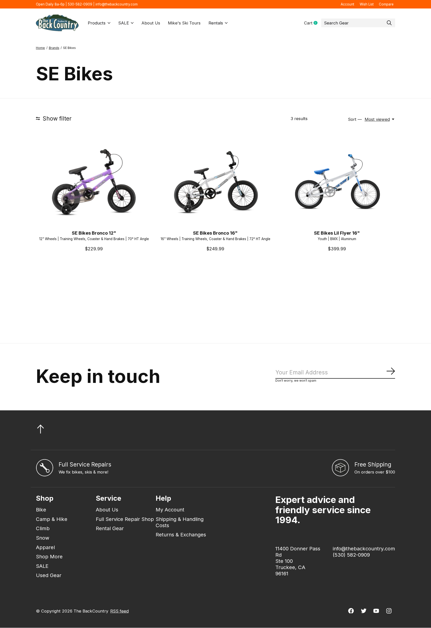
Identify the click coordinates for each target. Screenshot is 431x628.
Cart (312, 23)
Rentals (216, 22)
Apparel (45, 547)
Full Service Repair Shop (125, 519)
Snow (42, 538)
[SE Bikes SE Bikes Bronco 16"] (215, 182)
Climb (43, 528)
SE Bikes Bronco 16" (215, 233)
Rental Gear (110, 528)
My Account (170, 509)
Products (97, 22)
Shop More (49, 556)
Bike (41, 509)
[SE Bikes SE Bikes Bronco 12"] (94, 182)
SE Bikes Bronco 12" (94, 233)
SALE (123, 22)
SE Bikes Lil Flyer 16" (337, 233)
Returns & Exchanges (181, 534)
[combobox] (358, 22)
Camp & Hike (51, 519)
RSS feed (119, 611)
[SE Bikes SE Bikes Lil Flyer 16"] (337, 182)
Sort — (355, 119)
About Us (150, 22)
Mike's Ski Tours (184, 22)
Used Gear (48, 575)
